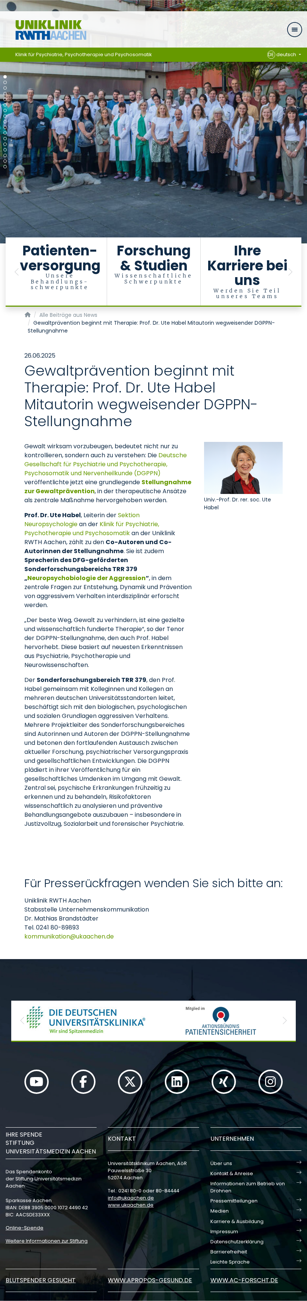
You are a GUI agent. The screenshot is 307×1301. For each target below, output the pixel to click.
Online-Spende (24, 1228)
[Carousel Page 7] (5, 110)
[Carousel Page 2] (5, 82)
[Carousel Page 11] (5, 133)
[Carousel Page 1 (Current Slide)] (5, 77)
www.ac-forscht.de (244, 1280)
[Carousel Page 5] (5, 99)
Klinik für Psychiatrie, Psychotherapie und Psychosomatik (83, 54)
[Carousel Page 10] (5, 127)
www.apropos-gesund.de (150, 1280)
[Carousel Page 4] (5, 93)
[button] (17, 272)
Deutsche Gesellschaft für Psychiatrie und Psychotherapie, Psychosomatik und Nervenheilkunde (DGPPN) (105, 464)
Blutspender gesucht (41, 1280)
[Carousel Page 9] (5, 122)
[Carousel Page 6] (5, 105)
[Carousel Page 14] (5, 150)
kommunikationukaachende (69, 936)
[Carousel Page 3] (5, 88)
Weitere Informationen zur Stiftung (47, 1241)
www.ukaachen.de (131, 1205)
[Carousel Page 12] (5, 138)
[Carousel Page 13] (5, 144)
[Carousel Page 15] (5, 155)
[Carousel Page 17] (5, 167)
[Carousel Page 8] (5, 116)
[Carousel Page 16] (5, 161)
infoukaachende (131, 1198)
